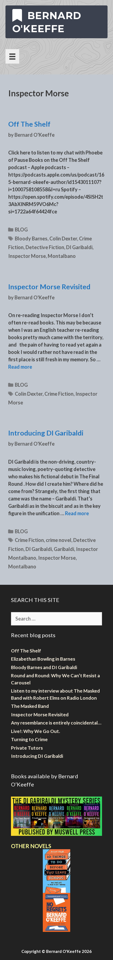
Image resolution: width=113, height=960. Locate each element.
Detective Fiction (45, 247)
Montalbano (62, 256)
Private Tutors (27, 748)
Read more (20, 367)
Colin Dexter (63, 238)
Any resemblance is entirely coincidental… (56, 723)
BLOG (21, 229)
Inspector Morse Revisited (49, 286)
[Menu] (12, 56)
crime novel (58, 540)
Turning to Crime (29, 739)
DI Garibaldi (79, 247)
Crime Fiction (59, 394)
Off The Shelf (29, 124)
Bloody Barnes (31, 238)
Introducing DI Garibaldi (45, 433)
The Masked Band (30, 706)
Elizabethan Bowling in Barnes (43, 659)
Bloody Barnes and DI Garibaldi (44, 667)
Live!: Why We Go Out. (35, 731)
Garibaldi (64, 549)
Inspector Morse (27, 256)
